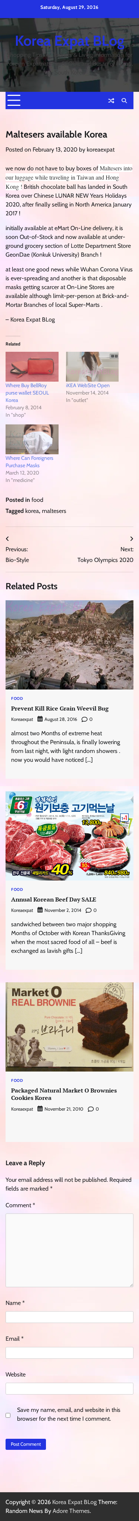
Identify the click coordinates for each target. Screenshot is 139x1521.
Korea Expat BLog (70, 40)
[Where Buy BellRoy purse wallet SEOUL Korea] (32, 367)
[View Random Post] (111, 100)
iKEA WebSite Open (88, 385)
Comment (20, 1205)
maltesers (54, 510)
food (37, 499)
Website (16, 1374)
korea (32, 510)
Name (15, 1302)
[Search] (124, 100)
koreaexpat (101, 149)
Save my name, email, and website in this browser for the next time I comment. (68, 1414)
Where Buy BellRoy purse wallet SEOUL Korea (27, 392)
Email (15, 1338)
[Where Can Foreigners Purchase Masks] (32, 439)
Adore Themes (71, 1510)
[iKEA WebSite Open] (92, 367)
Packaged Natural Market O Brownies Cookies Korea (64, 1094)
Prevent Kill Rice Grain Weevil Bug (60, 708)
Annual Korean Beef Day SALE (53, 899)
